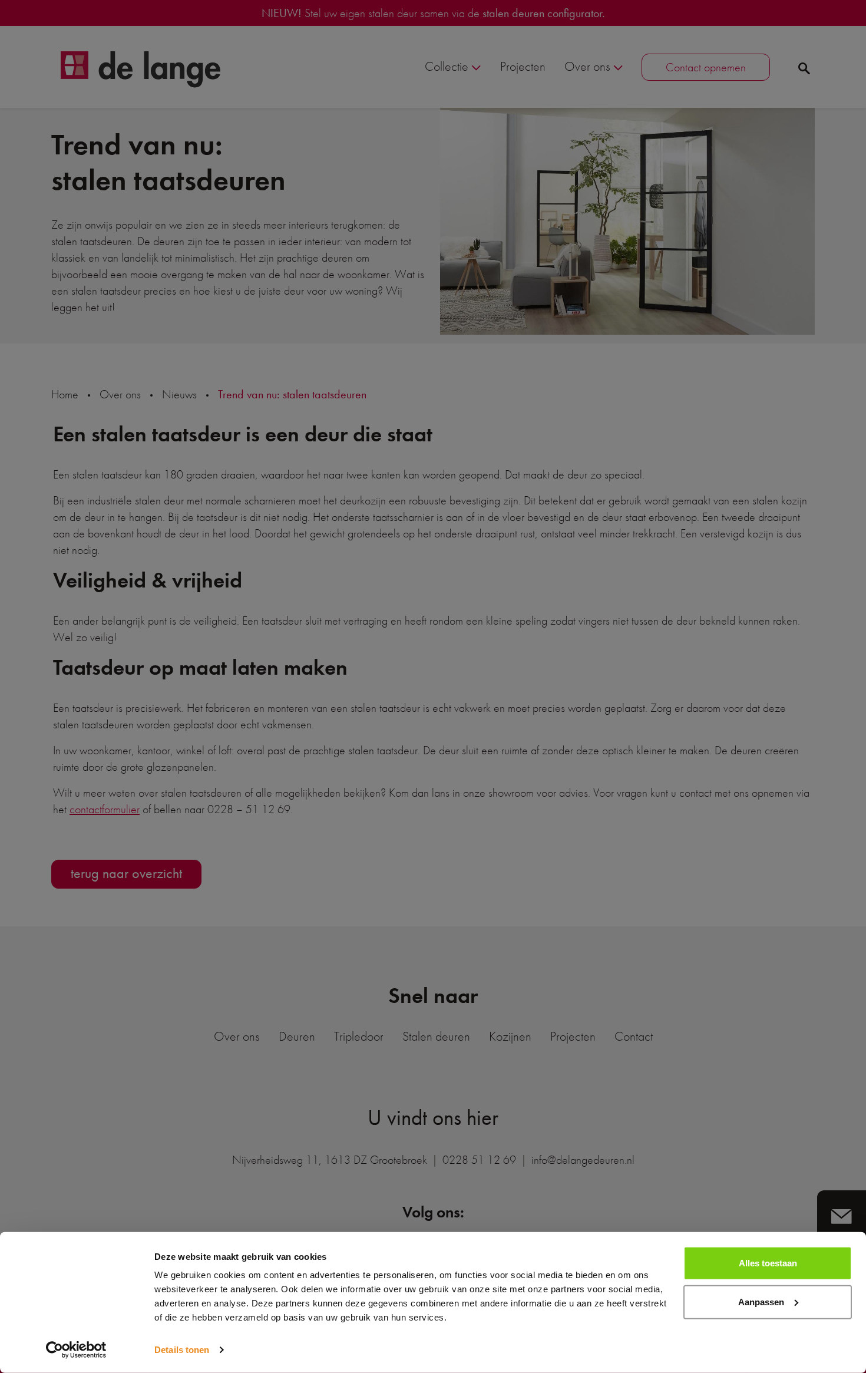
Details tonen (181, 1350)
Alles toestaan (768, 1263)
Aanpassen (761, 1301)
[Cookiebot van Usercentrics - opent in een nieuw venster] (76, 1350)
